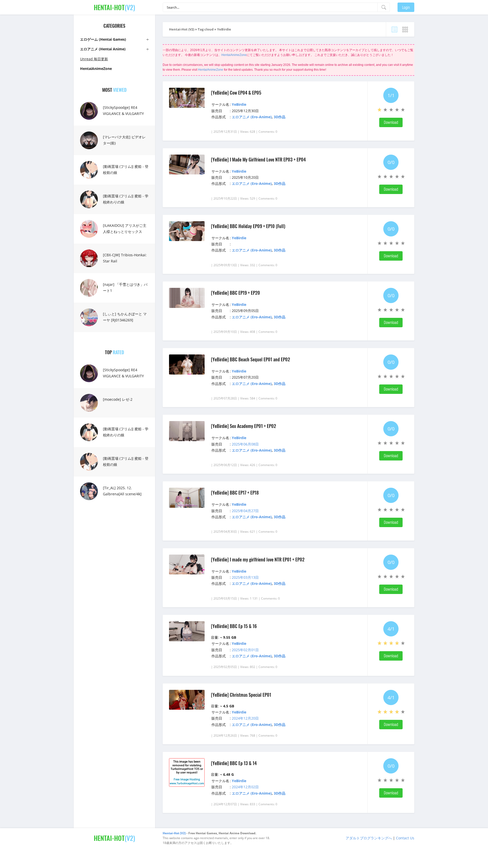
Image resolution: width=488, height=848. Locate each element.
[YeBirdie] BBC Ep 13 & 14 (234, 763)
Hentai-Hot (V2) (181, 29)
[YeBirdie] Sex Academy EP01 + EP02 (243, 426)
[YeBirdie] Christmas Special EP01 (241, 694)
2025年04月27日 (245, 510)
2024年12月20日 (245, 718)
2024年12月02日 (245, 786)
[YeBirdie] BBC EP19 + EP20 (235, 292)
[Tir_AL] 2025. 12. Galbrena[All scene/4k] (122, 490)
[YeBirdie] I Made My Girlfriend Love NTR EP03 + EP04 (258, 159)
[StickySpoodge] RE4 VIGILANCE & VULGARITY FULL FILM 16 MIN (123, 113)
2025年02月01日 (245, 649)
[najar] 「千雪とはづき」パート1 (125, 287)
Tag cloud (206, 29)
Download (391, 122)
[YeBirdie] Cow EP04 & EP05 (236, 92)
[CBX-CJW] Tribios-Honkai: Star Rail (125, 257)
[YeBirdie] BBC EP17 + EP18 (235, 492)
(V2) (114, 7)
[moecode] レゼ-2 (117, 399)
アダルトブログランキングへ (369, 838)
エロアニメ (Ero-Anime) (252, 116)
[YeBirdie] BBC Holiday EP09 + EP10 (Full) (248, 226)
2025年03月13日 (245, 577)
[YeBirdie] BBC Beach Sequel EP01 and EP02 (250, 359)
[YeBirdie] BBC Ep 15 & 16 (234, 626)
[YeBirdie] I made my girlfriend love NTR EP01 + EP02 (257, 559)
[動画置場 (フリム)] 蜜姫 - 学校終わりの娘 (125, 199)
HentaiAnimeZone (234, 55)
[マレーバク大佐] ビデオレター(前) (124, 140)
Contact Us (405, 838)
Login (406, 7)
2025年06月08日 (245, 444)
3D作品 (279, 116)
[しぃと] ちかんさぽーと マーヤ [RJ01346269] (125, 316)
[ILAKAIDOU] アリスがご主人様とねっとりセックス (124, 228)
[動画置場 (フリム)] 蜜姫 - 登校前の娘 (125, 169)
